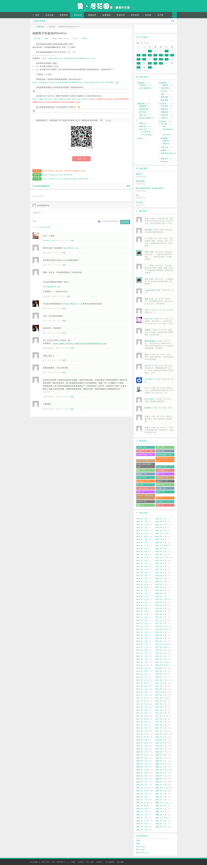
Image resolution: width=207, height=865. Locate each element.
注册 (138, 841)
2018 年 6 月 (161, 605)
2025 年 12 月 (142, 525)
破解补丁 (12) (162, 481)
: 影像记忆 (163, 109)
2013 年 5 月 (161, 689)
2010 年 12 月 (142, 734)
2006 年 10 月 (142, 806)
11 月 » (147, 71)
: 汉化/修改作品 (144, 88)
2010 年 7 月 (161, 740)
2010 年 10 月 (142, 737)
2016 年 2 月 (161, 641)
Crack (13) (142, 478)
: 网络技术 (163, 159)
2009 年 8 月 (141, 758)
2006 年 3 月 (141, 815)
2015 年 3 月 (141, 659)
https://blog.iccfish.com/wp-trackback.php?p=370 (65, 179)
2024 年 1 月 (161, 543)
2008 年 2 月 (141, 785)
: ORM (163, 126)
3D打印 (140, 138)
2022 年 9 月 (141, 561)
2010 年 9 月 (161, 737)
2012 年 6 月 (141, 707)
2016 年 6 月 (161, 635)
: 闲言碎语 (134, 15)
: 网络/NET (142, 126)
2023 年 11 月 (142, 546)
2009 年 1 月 (161, 767)
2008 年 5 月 (161, 779)
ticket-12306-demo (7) (145, 496)
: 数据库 (162, 150)
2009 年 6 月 (141, 761)
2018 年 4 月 (141, 608)
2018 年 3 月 (161, 608)
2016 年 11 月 (142, 629)
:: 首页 (35, 15)
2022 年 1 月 (161, 567)
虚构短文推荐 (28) (164, 455)
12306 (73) (142, 447)
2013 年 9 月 (161, 683)
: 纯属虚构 (163, 112)
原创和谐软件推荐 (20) (144, 465)
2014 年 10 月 (161, 665)
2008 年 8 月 (141, 776)
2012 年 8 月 (141, 704)
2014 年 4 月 (141, 674)
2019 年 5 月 (141, 593)
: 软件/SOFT (142, 129)
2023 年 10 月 (161, 546)
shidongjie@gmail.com (71, 304)
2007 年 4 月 (141, 797)
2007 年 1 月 (161, 800)
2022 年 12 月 (142, 558)
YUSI (87, 862)
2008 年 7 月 (161, 776)
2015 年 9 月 (141, 650)
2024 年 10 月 (142, 537)
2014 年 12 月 (161, 662)
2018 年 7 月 (141, 605)
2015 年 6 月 (161, 653)
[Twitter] (159, 29)
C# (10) (140, 485)
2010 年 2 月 (141, 749)
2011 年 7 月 (161, 722)
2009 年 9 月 (161, 755)
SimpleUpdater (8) (145, 488)
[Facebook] (166, 29)
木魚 (46, 39)
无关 (137, 195)
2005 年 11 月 (142, 821)
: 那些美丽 (163, 100)
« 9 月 (138, 71)
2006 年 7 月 (161, 809)
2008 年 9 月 (161, 773)
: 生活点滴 (48, 15)
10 (150, 55)
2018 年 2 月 (141, 611)
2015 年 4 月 (161, 656)
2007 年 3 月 (161, 797)
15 (138, 59)
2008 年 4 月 (141, 782)
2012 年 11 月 (161, 698)
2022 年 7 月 (141, 564)
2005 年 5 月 (161, 827)
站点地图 (120, 862)
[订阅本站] (172, 29)
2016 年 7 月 (141, 635)
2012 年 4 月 (141, 710)
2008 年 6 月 (141, 779)
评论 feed (140, 850)
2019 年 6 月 (161, 590)
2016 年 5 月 (141, 638)
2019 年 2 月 (141, 596)
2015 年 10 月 (161, 647)
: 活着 (161, 94)
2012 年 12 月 (142, 698)
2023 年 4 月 (141, 552)
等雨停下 (139, 174)
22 (138, 63)
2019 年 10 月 (142, 587)
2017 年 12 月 (142, 614)
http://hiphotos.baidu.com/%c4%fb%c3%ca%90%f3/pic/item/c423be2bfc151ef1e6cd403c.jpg (75, 82)
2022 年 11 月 (161, 558)
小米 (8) (140, 492)
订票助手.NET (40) (145, 451)
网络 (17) (141, 470)
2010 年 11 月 (161, 734)
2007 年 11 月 (161, 788)
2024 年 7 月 (161, 537)
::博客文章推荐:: (39, 21)
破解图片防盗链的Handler (49, 33)
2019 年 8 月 (161, 587)
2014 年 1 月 (161, 677)
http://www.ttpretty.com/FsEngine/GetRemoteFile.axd (68, 58)
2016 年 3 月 (141, 641)
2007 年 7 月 (161, 794)
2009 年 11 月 (161, 752)
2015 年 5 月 (141, 656)
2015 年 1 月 (141, 662)
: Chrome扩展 (144, 132)
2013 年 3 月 (161, 692)
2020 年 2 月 (161, 581)
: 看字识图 (163, 97)
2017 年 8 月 (141, 617)
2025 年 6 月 (161, 528)
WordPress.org (142, 853)
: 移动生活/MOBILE (145, 118)
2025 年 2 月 (141, 531)
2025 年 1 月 (161, 531)
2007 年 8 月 (141, 794)
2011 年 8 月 (141, 722)
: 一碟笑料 (163, 85)
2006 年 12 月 (142, 803)
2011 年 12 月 (142, 716)
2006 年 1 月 (141, 818)
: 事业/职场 (164, 88)
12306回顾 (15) (163, 470)
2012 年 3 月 (161, 710)
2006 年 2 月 (161, 815)
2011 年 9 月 (161, 719)
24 (150, 63)
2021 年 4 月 (141, 576)
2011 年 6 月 (141, 725)
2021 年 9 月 (161, 570)
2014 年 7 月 (161, 668)
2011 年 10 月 (142, 719)
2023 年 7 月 (161, 549)
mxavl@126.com (71, 248)
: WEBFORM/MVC (167, 129)
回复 (72, 241)
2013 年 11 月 (161, 680)
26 (161, 63)
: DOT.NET (51, 27)
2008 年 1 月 (161, 785)
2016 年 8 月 (161, 632)
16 (144, 59)
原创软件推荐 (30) (144, 455)
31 (150, 67)
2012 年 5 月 (161, 707)
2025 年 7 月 (141, 528)
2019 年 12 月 (142, 584)
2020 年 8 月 (161, 576)
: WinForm (165, 135)
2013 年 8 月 (141, 686)
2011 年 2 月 (141, 731)
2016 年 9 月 (141, 632)
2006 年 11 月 (161, 803)
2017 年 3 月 (141, 623)
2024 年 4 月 (161, 540)
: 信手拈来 (163, 106)
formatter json (49, 241)
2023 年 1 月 (161, 555)
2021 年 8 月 (141, 573)
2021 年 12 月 (142, 570)
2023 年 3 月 (161, 552)
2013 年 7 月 (161, 686)
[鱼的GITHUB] (145, 29)
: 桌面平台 (165, 141)
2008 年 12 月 (142, 770)
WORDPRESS (63, 862)
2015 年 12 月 (161, 644)
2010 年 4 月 (141, 746)
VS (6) (159, 502)
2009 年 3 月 (161, 764)
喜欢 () (82, 159)
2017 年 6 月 (141, 620)
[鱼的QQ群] (152, 29)
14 (172, 55)
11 (155, 55)
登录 (173, 21)
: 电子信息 (142, 112)
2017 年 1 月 (141, 626)
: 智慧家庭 (142, 106)
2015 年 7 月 (141, 653)
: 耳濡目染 (163, 115)
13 (167, 55)
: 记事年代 (163, 118)
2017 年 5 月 (161, 620)
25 (155, 63)
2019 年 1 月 (161, 596)
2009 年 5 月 (161, 761)
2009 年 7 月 (161, 758)
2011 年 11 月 (161, 716)
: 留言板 (147, 15)
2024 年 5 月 (141, 540)
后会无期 (139, 202)
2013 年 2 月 (141, 695)
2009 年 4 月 (141, 764)
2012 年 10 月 (142, 701)
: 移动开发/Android (167, 153)
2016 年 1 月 (141, 644)
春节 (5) (160, 505)
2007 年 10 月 (142, 791)
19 (161, 59)
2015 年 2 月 (161, 659)
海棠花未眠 (140, 181)
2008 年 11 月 (161, 770)
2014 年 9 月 (141, 668)
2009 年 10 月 (142, 755)
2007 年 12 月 (142, 788)
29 (138, 67)
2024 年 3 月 (141, 543)
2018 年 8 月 (161, 602)
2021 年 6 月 (161, 573)
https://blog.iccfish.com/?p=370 (57, 175)
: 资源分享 (120, 15)
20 (167, 59)
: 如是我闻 (105, 15)
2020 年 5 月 (161, 579)
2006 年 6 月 (141, 812)
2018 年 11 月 (161, 599)
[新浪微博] (138, 29)
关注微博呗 (109, 862)
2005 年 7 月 (161, 824)
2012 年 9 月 (161, 701)
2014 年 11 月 (142, 665)
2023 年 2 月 (141, 555)
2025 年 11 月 (161, 525)
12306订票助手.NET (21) (164, 459)
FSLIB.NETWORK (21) (145, 461)
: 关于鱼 (159, 15)
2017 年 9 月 (161, 614)
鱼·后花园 (34, 862)
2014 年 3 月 (161, 674)
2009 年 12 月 (142, 752)
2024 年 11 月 (161, 534)
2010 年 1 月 (161, 749)
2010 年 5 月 (161, 743)
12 (161, 55)
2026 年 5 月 (161, 522)
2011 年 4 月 (141, 728)
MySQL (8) (160, 492)
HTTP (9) (160, 485)
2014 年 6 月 (141, 671)
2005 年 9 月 (161, 821)
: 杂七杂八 (163, 91)
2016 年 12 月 (161, 626)
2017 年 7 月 (161, 617)
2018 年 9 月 (141, 602)
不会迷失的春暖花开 (41, 186)
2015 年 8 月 (161, 650)
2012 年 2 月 (141, 713)
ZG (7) (159, 498)
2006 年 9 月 (161, 806)
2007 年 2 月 (141, 800)
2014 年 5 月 (161, 671)
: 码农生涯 (77, 15)
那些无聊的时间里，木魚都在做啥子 (150, 188)
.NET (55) (160, 447)
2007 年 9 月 (161, 791)
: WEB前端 (163, 138)
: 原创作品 (142, 85)
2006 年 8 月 (141, 809)
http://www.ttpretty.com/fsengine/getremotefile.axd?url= (61, 99)
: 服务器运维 (142, 109)
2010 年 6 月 (141, 743)
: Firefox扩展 (145, 135)
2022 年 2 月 (141, 567)
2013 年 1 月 (161, 695)
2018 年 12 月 (142, 599)
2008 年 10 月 (142, 773)
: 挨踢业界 (91, 15)
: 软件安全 (163, 162)
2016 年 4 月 (161, 638)
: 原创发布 (63, 15)
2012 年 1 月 (161, 713)
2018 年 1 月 (161, 611)
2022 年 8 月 (161, 561)
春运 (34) (160, 451)
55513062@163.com (51, 287)
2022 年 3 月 (161, 564)
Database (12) (143, 481)
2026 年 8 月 (141, 519)
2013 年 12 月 (142, 680)
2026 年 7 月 (161, 519)
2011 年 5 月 (161, 725)
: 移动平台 (165, 144)
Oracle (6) (142, 502)
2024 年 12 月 (142, 534)
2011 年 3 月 (161, 728)
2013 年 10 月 (142, 683)
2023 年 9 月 (141, 549)
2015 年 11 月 (142, 647)
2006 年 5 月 (161, 812)
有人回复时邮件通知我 (109, 221)
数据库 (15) (142, 474)
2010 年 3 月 (161, 746)
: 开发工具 (163, 147)
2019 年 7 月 (141, 590)
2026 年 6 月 (141, 522)
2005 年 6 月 (141, 827)
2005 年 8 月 (141, 824)
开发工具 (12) (162, 478)
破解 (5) (140, 505)
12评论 (84, 39)
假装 (128, 186)
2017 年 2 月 (161, 623)
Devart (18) (161, 467)
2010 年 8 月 (141, 740)
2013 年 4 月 (141, 692)
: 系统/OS (141, 123)
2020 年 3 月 (141, 581)
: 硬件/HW (141, 115)
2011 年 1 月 (161, 731)
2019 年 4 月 (161, 593)
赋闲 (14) (160, 474)
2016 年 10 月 (161, 629)
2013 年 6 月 (141, 689)
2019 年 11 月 (161, 584)
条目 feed (140, 847)
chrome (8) (161, 488)
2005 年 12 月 (161, 818)
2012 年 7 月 (161, 704)
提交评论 (125, 222)
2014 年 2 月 (141, 677)
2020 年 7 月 (141, 579)
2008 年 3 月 (161, 782)
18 (155, 59)
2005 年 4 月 (141, 830)
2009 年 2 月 (141, 767)
